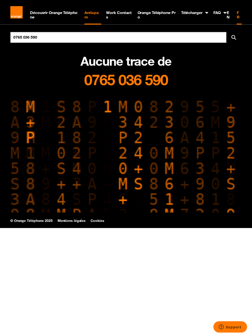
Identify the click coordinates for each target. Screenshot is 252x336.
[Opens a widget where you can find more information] (230, 327)
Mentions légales (72, 221)
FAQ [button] (217, 12)
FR (238, 14)
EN (228, 14)
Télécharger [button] (192, 12)
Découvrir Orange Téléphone (54, 14)
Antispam (91, 14)
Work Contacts (119, 14)
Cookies (97, 221)
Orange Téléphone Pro (157, 14)
